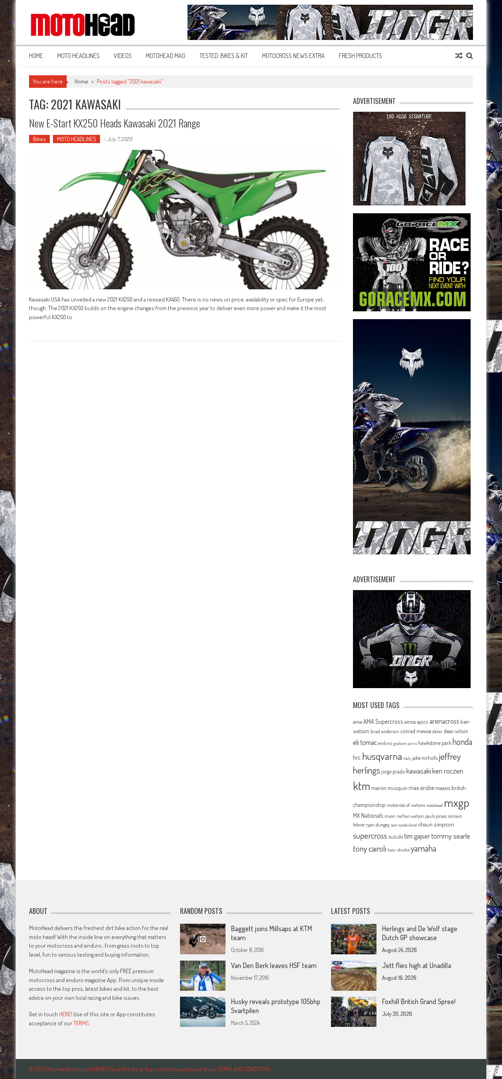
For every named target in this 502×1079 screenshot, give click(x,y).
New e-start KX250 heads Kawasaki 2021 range (114, 123)
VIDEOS (123, 56)
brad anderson (385, 731)
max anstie (421, 788)
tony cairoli (369, 848)
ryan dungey (377, 824)
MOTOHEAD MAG (166, 56)
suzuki (395, 836)
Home (36, 56)
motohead (434, 805)
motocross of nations (406, 805)
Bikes (39, 139)
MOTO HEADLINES (78, 56)
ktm (361, 786)
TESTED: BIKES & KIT (224, 56)
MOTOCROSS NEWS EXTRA (293, 56)
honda (462, 741)
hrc (357, 757)
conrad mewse (415, 730)
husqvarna (382, 756)
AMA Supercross (383, 721)
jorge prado (393, 771)
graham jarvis (405, 743)
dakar (437, 731)
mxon (389, 816)
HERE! (65, 1014)
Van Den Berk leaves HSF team (273, 965)
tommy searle (450, 835)
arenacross (444, 721)
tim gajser (417, 836)
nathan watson (410, 816)
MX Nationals (368, 815)
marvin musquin (389, 787)
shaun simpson (436, 824)
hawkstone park (434, 742)
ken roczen (447, 770)
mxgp (456, 802)
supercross (370, 835)
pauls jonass (436, 816)
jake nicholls (425, 757)
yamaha (423, 848)
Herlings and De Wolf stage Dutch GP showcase (419, 933)
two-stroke (398, 849)
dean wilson (456, 731)
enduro (385, 743)
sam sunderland (404, 825)
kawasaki (418, 770)
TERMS (81, 1023)
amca (410, 721)
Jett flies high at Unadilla (416, 965)
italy (407, 758)
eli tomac (365, 742)
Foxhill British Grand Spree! (418, 1001)
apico (422, 721)
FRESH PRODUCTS (360, 56)
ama (357, 721)
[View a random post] (458, 55)
